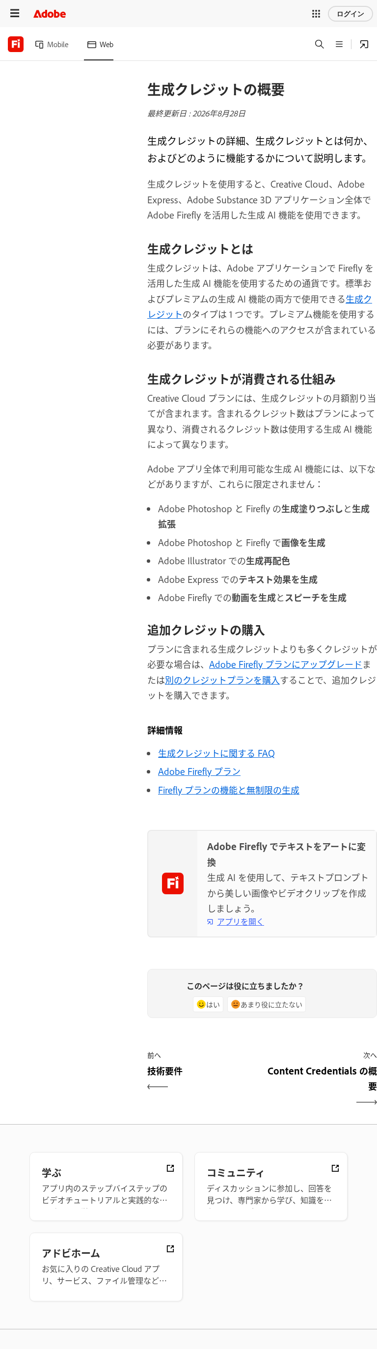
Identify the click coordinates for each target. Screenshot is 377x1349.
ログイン (350, 14)
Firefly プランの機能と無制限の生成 (228, 790)
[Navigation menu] (14, 13)
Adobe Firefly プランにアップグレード (285, 664)
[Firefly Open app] (364, 44)
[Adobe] (49, 13)
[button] (316, 14)
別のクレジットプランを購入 (222, 680)
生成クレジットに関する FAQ (216, 753)
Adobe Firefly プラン (199, 771)
